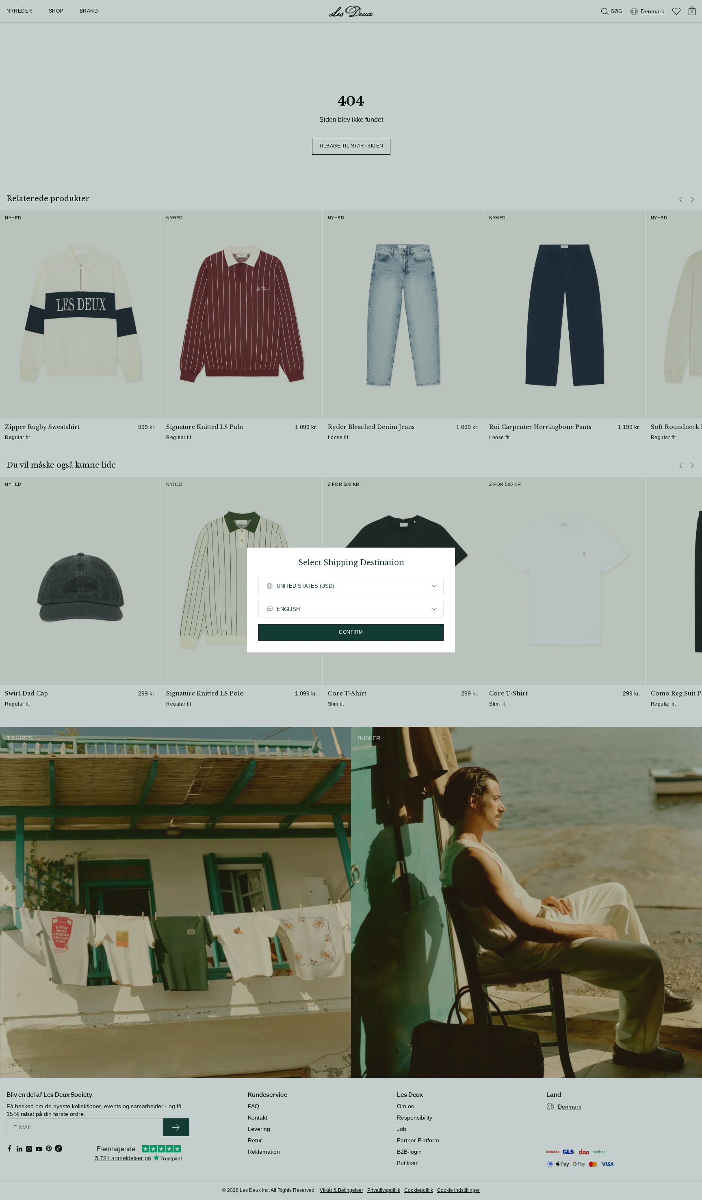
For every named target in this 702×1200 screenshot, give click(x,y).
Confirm (351, 632)
